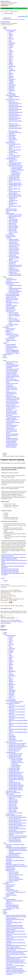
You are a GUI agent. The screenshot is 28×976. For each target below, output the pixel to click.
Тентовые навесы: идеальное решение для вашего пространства (12, 408)
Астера (10, 60)
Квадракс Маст (12, 79)
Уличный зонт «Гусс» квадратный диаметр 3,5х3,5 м (15, 128)
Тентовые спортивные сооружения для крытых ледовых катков (14, 253)
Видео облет (9, 301)
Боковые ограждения (16, 172)
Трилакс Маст (12, 90)
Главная (5, 27)
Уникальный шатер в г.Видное (12, 353)
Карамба (11, 63)
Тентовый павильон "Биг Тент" (15, 184)
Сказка (10, 37)
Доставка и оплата (7, 354)
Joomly (2, 627)
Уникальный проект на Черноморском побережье (12, 346)
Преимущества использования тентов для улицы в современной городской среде (12, 426)
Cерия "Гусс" (11, 100)
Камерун (11, 61)
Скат (10, 48)
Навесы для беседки (13, 222)
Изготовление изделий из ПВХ (12, 294)
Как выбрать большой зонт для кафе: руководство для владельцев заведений (12, 440)
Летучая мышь (12, 43)
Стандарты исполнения (11, 340)
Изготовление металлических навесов (17, 848)
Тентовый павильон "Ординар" (13, 160)
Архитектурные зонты (11, 142)
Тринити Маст (12, 86)
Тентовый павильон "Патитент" (13, 203)
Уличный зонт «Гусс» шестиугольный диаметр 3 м (15, 108)
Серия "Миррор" (12, 135)
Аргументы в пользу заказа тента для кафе (12, 362)
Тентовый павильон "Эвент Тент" (16, 776)
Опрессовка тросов (10, 308)
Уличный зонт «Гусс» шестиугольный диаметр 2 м (15, 102)
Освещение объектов (11, 310)
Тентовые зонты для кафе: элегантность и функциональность (12, 385)
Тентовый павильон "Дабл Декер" (16, 778)
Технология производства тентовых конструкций (11, 372)
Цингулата (11, 51)
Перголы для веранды (14, 312)
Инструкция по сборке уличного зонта (14, 336)
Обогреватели (14, 171)
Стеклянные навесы (13, 219)
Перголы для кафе (13, 318)
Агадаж (10, 53)
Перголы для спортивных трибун (16, 879)
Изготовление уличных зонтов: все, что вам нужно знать (13, 400)
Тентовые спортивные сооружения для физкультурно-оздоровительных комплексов (15, 263)
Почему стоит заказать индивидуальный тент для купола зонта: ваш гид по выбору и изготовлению (12, 445)
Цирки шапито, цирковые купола (13, 792)
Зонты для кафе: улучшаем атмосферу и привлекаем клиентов (12, 435)
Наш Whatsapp (21, 16)
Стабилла (11, 83)
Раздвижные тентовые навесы (15, 214)
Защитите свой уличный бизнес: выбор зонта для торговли (11, 431)
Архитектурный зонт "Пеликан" (13, 153)
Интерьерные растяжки (11, 209)
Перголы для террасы (13, 314)
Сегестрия (11, 46)
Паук (10, 40)
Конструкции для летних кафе (15, 165)
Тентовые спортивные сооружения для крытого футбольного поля (14, 245)
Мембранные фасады (11, 95)
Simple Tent (11, 217)
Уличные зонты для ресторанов (13, 140)
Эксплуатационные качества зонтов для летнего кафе (12, 369)
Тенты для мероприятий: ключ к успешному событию (13, 417)
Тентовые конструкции (11, 30)
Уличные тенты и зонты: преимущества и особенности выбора (12, 380)
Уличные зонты (9, 348)
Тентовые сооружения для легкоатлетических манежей (15, 274)
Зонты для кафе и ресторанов (12, 99)
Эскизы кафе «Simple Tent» (12, 351)
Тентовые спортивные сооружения (11, 237)
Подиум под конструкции (16, 167)
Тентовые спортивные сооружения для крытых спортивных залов (14, 271)
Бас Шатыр (11, 31)
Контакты (5, 357)
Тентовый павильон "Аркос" (15, 183)
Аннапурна (11, 56)
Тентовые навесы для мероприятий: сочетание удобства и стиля (11, 393)
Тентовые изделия (15, 174)
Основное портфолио (11, 344)
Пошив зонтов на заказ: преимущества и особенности (12, 397)
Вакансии (8, 331)
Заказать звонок (4, 5)
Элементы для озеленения (17, 170)
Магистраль (11, 38)
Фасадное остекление (16, 168)
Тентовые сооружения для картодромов (18, 836)
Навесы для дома (13, 224)
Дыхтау (10, 67)
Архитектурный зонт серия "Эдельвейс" (17, 743)
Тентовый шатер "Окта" (14, 178)
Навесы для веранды (13, 227)
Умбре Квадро (12, 136)
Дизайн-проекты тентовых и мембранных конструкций (12, 299)
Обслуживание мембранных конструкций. (15, 864)
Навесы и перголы (10, 213)
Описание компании (10, 328)
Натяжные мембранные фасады (16, 701)
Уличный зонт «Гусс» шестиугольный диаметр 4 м (15, 114)
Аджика (10, 54)
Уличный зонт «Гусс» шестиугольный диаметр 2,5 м (15, 105)
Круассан (11, 64)
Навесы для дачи (12, 223)
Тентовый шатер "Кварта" (14, 175)
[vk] (11, 602)
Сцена (10, 33)
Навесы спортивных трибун (15, 216)
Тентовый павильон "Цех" (14, 194)
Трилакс (10, 50)
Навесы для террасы (13, 226)
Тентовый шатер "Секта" (14, 177)
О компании (6, 327)
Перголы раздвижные (13, 324)
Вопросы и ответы (10, 338)
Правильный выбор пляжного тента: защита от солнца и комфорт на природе (12, 403)
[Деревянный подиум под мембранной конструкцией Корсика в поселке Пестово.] (14, 556)
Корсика (10, 41)
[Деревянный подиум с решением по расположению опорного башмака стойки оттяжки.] (14, 558)
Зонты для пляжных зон (14, 157)
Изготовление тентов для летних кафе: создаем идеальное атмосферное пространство (11, 413)
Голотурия (11, 69)
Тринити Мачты (12, 85)
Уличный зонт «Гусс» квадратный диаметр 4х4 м (15, 131)
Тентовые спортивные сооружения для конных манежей (14, 258)
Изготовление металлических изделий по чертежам (15, 289)
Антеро (10, 57)
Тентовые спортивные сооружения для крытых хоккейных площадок (14, 249)
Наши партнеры (9, 330)
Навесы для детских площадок (15, 812)
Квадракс (11, 77)
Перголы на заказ (10, 311)
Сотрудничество (9, 333)
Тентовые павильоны (10, 158)
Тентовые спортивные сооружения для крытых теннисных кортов (14, 240)
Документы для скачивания (12, 334)
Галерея (5, 343)
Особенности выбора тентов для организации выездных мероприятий (12, 366)
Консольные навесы (13, 220)
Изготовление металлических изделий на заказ (12, 283)
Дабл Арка (11, 59)
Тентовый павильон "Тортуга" (15, 162)
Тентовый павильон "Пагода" (15, 196)
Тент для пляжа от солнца (14, 155)
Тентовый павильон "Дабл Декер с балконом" (14, 192)
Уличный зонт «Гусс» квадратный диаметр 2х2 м (15, 117)
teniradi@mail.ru (7, 18)
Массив (10, 74)
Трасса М (11, 35)
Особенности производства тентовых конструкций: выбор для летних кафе (12, 376)
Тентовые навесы (13, 230)
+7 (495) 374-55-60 (8, 13)
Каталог (5, 28)
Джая (10, 72)
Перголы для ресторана (14, 320)
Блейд (10, 92)
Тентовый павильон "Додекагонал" (13, 198)
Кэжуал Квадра (12, 66)
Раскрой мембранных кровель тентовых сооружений (13, 296)
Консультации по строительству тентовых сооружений (11, 279)
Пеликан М (11, 76)
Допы (8, 463)
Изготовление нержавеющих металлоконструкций (15, 291)
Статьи (7, 341)
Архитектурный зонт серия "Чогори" (17, 745)
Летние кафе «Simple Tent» (12, 350)
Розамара (11, 80)
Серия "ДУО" (11, 134)
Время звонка (4, 618)
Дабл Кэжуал (11, 87)
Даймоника (11, 89)
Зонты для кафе (12, 138)
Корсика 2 (11, 73)
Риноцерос (11, 44)
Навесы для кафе (13, 229)
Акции (4, 356)
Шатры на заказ (9, 325)
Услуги (4, 276)
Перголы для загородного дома (16, 874)
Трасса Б (11, 34)
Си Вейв (10, 47)
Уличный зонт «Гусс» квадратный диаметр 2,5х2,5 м (15, 121)
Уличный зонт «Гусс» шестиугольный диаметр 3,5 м (15, 111)
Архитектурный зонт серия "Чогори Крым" (15, 150)
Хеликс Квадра (12, 70)
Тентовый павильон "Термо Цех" (16, 789)
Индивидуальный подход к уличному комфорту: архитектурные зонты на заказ (12, 421)
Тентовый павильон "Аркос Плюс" (16, 772)
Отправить (3, 625)
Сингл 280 (11, 82)
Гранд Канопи (12, 93)
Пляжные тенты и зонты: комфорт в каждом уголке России (11, 389)
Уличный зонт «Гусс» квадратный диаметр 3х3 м (15, 124)
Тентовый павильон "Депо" (15, 164)
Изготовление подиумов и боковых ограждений (12, 306)
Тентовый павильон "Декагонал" (13, 201)
